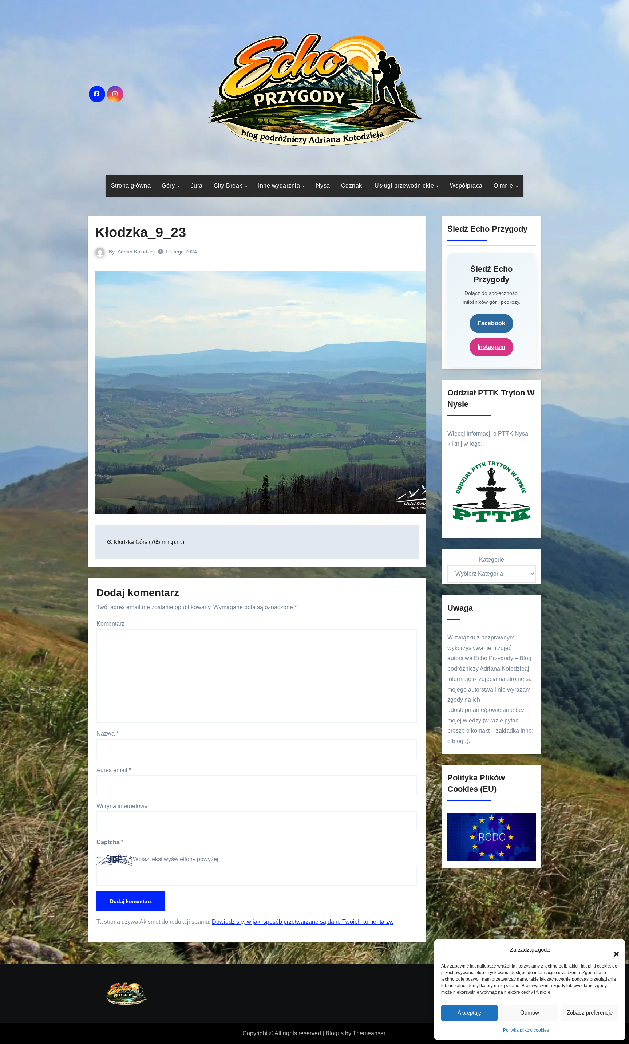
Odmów (529, 1012)
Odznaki (352, 185)
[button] (612, 950)
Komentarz (112, 624)
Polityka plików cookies (526, 1030)
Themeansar (369, 1033)
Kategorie (491, 559)
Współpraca (466, 185)
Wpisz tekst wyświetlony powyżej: (176, 859)
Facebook (491, 323)
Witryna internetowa (122, 806)
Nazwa (107, 733)
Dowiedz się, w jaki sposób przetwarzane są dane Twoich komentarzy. (302, 922)
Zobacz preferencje (590, 1012)
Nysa (323, 185)
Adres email (113, 770)
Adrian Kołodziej (136, 252)
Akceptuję (469, 1012)
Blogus (334, 1033)
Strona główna (131, 185)
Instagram (491, 347)
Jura (197, 185)
